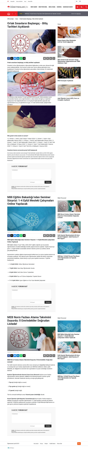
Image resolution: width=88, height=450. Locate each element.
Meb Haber (34, 7)
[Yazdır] (44, 58)
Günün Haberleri (19, 1)
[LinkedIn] (18, 58)
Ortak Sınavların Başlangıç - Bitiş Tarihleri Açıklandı (31, 18)
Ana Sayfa (11, 18)
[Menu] (77, 7)
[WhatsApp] (21, 58)
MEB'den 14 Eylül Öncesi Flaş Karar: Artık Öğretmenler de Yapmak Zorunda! (43, 13)
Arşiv (25, 1)
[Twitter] (11, 58)
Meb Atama (52, 7)
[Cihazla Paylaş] (24, 58)
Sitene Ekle (30, 1)
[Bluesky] (14, 58)
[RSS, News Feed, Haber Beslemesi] (79, 443)
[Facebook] (8, 58)
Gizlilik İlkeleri (52, 443)
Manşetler (12, 1)
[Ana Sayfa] (8, 1)
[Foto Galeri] (80, 1)
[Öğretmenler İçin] (17, 7)
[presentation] (12, 14)
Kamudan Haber (68, 7)
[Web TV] (76, 1)
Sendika (59, 7)
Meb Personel (43, 7)
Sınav (16, 18)
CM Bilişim (12, 447)
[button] (47, 58)
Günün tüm (76, 13)
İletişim (46, 443)
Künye (41, 443)
